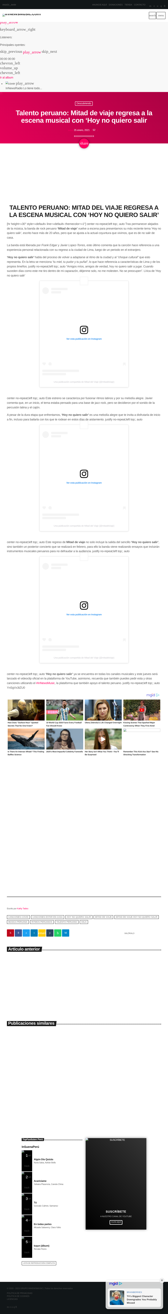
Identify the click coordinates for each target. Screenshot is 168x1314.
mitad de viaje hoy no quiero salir (137, 917)
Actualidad (16, 1085)
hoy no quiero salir (79, 917)
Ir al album (6, 77)
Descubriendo (84, 103)
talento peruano (66, 922)
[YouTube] (150, 6)
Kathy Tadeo (22, 908)
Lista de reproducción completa (39, 1263)
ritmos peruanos (42, 922)
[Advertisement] (84, 179)
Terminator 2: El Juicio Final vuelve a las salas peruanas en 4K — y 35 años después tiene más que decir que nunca (43, 1095)
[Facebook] (165, 6)
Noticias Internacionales (100, 1085)
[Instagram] (161, 6)
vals (83, 922)
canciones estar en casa (47, 917)
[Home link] (21, 15)
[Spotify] (157, 6)
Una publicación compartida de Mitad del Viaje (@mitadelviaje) (84, 382)
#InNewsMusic (45, 683)
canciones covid (18, 917)
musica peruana (17, 922)
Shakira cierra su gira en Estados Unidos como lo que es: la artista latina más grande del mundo (123, 1095)
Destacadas (71, 967)
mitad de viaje (103, 917)
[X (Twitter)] (154, 6)
